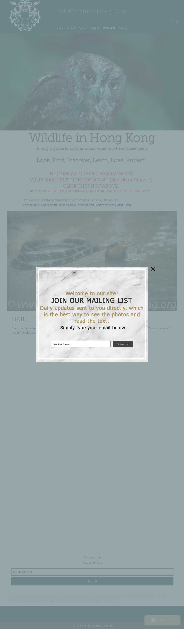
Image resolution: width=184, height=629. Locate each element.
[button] (153, 269)
